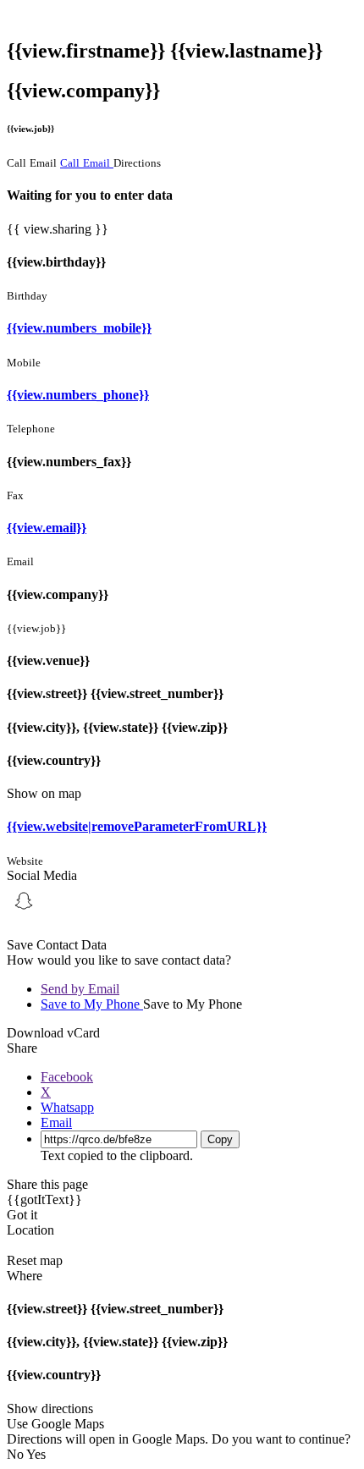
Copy (220, 1139)
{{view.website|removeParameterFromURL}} (137, 826)
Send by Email (80, 989)
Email (56, 1122)
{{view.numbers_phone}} (78, 395)
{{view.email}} (46, 527)
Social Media (42, 875)
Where (24, 1275)
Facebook (67, 1077)
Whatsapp (67, 1107)
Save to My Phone (92, 1004)
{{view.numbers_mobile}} (79, 328)
